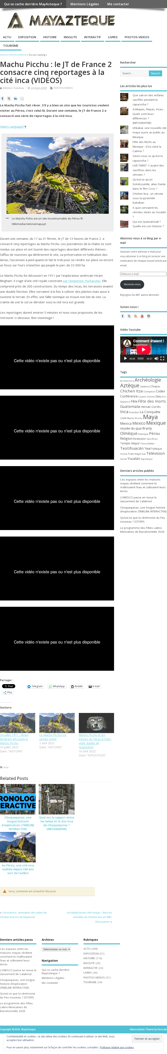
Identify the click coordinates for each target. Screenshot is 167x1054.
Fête (134, 401)
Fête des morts (152, 401)
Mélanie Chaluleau (13, 88)
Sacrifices (152, 438)
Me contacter (118, 4)
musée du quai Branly (136, 428)
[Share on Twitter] (9, 98)
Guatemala (130, 406)
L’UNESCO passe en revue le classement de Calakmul (138, 499)
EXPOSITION (27, 37)
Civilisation (149, 391)
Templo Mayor (130, 443)
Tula (143, 453)
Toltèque (156, 448)
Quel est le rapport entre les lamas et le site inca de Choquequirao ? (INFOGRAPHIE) (56, 823)
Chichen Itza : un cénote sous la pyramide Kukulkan (148, 198)
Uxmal (123, 459)
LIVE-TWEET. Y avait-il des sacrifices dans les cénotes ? (148, 170)
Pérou (154, 433)
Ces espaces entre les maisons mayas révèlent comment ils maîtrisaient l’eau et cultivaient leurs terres (143, 485)
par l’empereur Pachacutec (82, 281)
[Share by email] (22, 98)
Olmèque (128, 433)
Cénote (151, 396)
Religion (126, 438)
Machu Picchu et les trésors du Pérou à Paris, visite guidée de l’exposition (95, 741)
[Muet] (156, 358)
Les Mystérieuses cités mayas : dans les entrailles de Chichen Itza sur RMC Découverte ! (89, 917)
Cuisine (142, 396)
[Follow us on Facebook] (122, 316)
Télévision (155, 453)
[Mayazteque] (129, 316)
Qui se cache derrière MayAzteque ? (33, 4)
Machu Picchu (134, 418)
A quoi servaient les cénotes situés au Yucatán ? (149, 212)
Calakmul (145, 386)
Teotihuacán (132, 448)
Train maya (134, 453)
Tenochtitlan (147, 443)
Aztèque (129, 385)
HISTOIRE (50, 37)
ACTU (7, 37)
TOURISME (10, 45)
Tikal (147, 448)
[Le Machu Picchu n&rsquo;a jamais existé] (57, 723)
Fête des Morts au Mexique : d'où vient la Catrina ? (147, 146)
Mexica (126, 423)
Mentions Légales (84, 4)
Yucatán (134, 458)
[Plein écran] (162, 358)
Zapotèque (147, 459)
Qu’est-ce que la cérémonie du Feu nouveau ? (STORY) (142, 519)
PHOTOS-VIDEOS (137, 37)
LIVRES (113, 37)
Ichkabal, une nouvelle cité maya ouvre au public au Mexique (149, 132)
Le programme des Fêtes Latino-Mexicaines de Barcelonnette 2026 (142, 529)
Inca (6, 767)
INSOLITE (70, 37)
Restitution (139, 439)
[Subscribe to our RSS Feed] (135, 316)
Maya (150, 417)
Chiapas (155, 386)
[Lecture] (125, 358)
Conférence (129, 396)
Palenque (143, 433)
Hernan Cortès (151, 407)
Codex (160, 391)
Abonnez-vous (132, 284)
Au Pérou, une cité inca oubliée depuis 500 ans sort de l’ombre (18, 869)
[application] (143, 349)
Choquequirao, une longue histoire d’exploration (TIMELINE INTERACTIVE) (18, 823)
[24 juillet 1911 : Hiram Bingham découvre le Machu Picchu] (17, 723)
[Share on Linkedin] (15, 98)
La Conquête (150, 411)
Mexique (156, 422)
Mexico (139, 423)
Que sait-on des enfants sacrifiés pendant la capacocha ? (148, 99)
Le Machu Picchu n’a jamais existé (52, 737)
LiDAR (123, 418)
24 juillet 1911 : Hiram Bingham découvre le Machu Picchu (14, 739)
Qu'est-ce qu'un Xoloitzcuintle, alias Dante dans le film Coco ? (149, 184)
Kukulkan (134, 412)
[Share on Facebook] (2, 98)
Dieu (158, 396)
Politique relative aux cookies (117, 1047)
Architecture (127, 380)
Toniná (123, 453)
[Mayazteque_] (148, 316)
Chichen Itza (131, 390)
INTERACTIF (92, 37)
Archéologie (148, 380)
